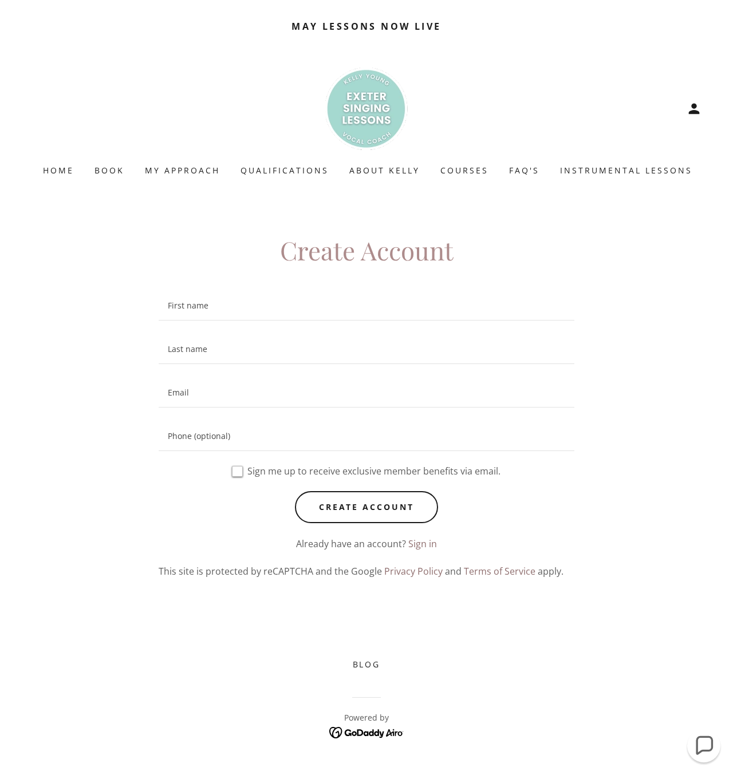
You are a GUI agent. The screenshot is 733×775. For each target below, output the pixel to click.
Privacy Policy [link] (413, 571)
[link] (366, 107)
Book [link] (109, 170)
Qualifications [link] (285, 170)
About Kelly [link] (384, 170)
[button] (694, 108)
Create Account (367, 506)
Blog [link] (367, 664)
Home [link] (58, 170)
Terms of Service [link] (499, 571)
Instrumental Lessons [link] (626, 170)
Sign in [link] (422, 543)
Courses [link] (464, 170)
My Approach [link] (182, 170)
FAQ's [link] (524, 170)
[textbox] (366, 306)
